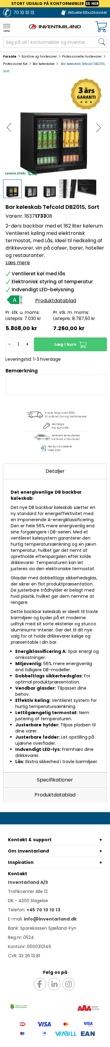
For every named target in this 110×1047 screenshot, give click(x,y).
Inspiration (21, 862)
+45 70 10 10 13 (43, 910)
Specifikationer (55, 779)
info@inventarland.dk (50, 919)
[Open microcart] (101, 26)
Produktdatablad (55, 794)
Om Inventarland (28, 851)
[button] (70, 344)
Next (98, 127)
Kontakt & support (30, 840)
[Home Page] (55, 26)
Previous (9, 127)
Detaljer (55, 471)
